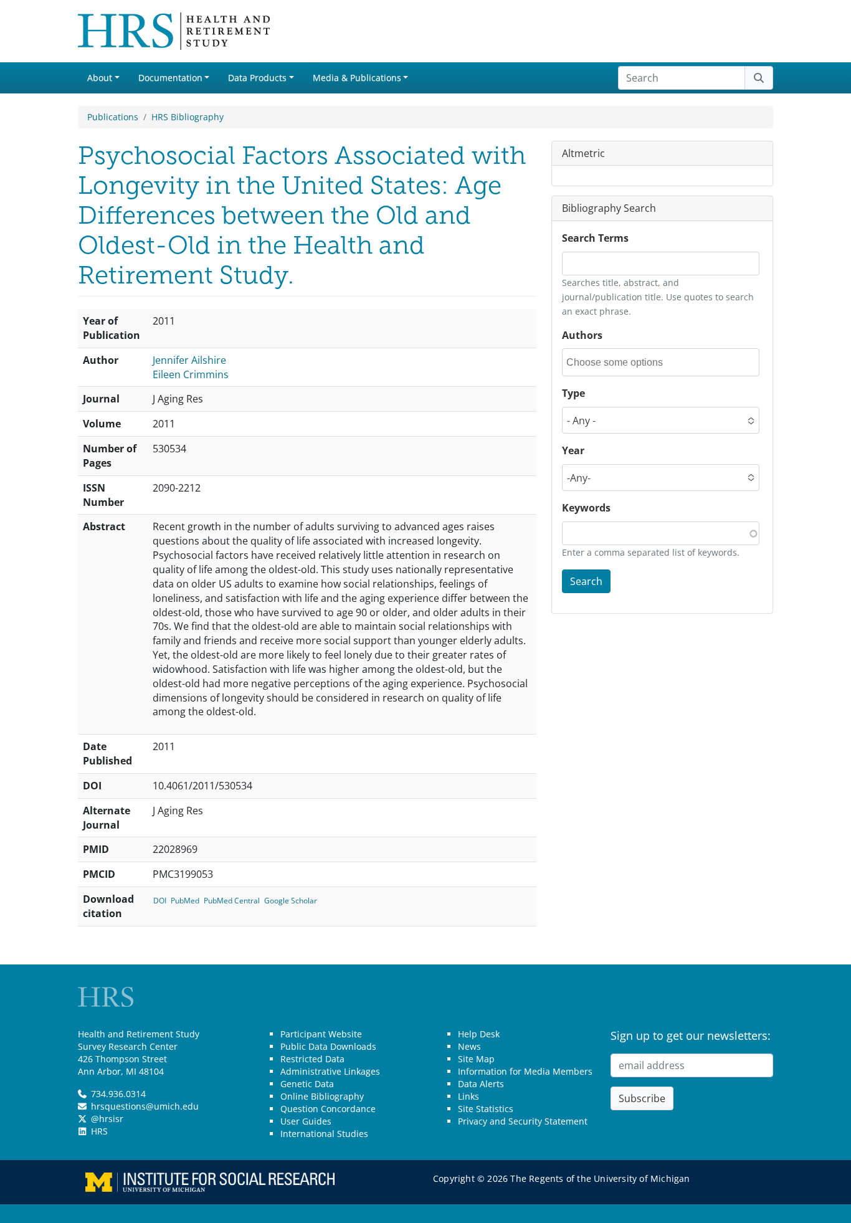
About (99, 77)
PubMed (185, 900)
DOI (159, 900)
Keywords (586, 508)
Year (573, 451)
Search (586, 581)
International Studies (324, 1134)
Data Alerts (481, 1084)
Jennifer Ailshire (189, 360)
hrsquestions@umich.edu (145, 1106)
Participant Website (321, 1034)
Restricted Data (312, 1059)
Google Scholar (290, 900)
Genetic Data (307, 1084)
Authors (582, 335)
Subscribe (642, 1098)
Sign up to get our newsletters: (691, 1035)
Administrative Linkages (330, 1071)
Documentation (170, 77)
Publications (112, 117)
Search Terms (595, 238)
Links (468, 1096)
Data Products (257, 77)
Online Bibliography (322, 1096)
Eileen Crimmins (191, 374)
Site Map (476, 1059)
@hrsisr (107, 1119)
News (469, 1046)
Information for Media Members (525, 1071)
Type (573, 394)
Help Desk (479, 1034)
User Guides (305, 1121)
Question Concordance (328, 1109)
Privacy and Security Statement (522, 1121)
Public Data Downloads (328, 1046)
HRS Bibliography (187, 117)
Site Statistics (485, 1109)
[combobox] (622, 363)
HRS (99, 1131)
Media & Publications (357, 77)
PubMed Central (232, 900)
